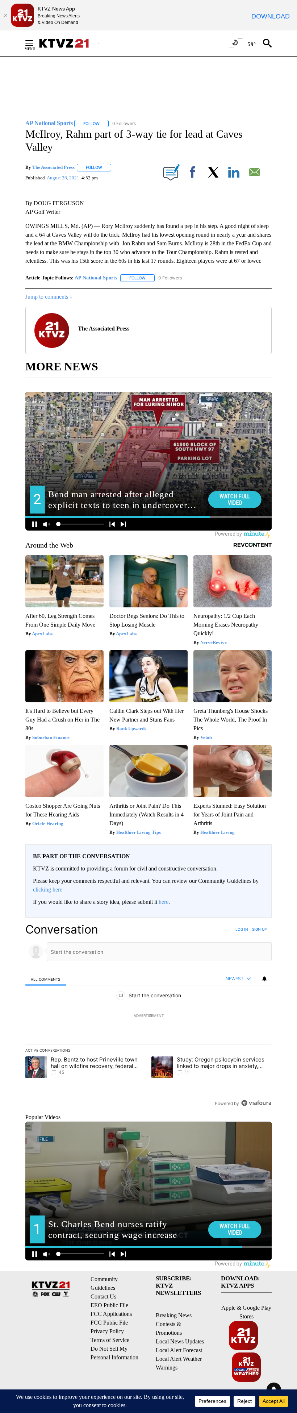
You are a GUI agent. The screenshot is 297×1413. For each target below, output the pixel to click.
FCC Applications (111, 1314)
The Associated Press (53, 167)
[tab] (45, 979)
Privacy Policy (107, 1331)
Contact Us (103, 1296)
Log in (241, 929)
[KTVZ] (68, 43)
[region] (148, 1016)
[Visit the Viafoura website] (256, 1103)
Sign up (259, 929)
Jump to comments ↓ (48, 297)
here (163, 902)
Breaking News (174, 1315)
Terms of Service (110, 1340)
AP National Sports (96, 277)
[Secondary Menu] (34, 43)
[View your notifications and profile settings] (264, 979)
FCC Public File (109, 1323)
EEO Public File (109, 1305)
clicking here (47, 889)
